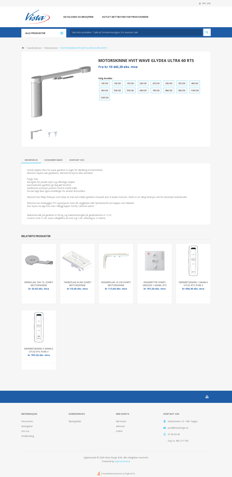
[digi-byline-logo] (99, 473)
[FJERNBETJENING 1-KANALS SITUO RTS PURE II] (193, 261)
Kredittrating (27, 435)
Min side (206, 3)
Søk (207, 32)
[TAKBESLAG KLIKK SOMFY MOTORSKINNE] (77, 261)
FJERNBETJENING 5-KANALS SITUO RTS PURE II (38, 350)
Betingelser (27, 426)
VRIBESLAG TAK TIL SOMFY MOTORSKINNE (38, 284)
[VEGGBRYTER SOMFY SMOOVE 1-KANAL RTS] (154, 261)
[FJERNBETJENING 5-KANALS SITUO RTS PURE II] (38, 327)
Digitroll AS (130, 473)
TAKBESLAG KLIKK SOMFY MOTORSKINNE (77, 284)
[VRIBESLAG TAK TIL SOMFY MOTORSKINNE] (38, 261)
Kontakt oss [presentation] (76, 160)
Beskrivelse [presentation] (31, 160)
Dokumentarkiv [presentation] (53, 160)
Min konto (121, 421)
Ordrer (119, 431)
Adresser (120, 426)
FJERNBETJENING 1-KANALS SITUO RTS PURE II (193, 284)
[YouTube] (206, 396)
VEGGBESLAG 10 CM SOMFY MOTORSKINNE (116, 284)
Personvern (27, 421)
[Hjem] (22, 47)
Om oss (25, 431)
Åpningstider (75, 421)
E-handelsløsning (109, 473)
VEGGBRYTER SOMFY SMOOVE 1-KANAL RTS (155, 284)
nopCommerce (122, 461)
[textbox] (136, 32)
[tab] (31, 160)
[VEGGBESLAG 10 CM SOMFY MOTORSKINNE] (116, 261)
